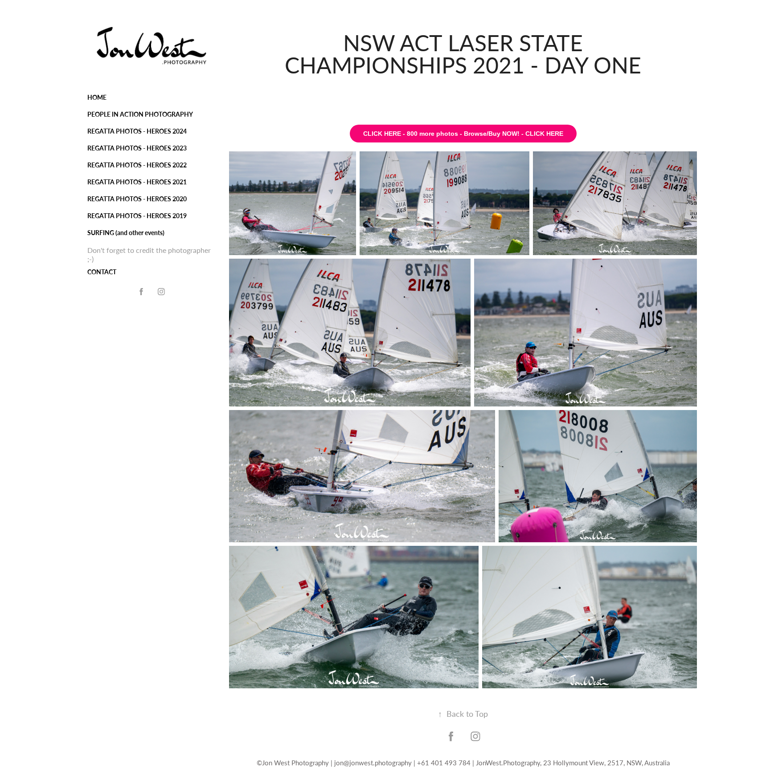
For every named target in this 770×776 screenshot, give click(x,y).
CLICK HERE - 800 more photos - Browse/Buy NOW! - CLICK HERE (463, 133)
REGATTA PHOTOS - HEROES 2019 (137, 215)
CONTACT (101, 272)
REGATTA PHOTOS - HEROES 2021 (137, 182)
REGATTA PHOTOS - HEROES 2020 (137, 199)
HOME (96, 97)
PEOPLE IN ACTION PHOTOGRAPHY (140, 114)
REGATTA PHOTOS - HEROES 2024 (137, 131)
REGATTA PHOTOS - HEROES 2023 (137, 148)
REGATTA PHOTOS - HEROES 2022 (137, 165)
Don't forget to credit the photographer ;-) (149, 254)
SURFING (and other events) (125, 232)
